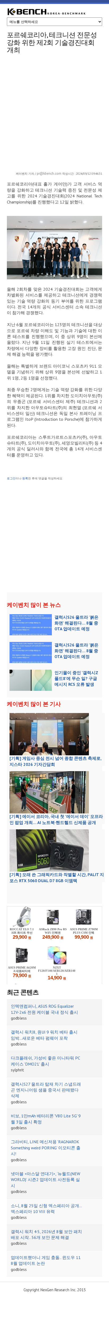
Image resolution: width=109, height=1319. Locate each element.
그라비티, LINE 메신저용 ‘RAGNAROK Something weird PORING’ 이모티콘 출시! (45, 1147)
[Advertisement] (54, 111)
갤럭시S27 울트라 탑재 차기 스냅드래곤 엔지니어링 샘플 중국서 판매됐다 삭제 (46, 1090)
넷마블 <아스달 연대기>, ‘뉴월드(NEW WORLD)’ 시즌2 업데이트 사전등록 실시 (45, 1179)
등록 (25, 478)
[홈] (46, 12)
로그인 (11, 478)
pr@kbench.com (49, 173)
